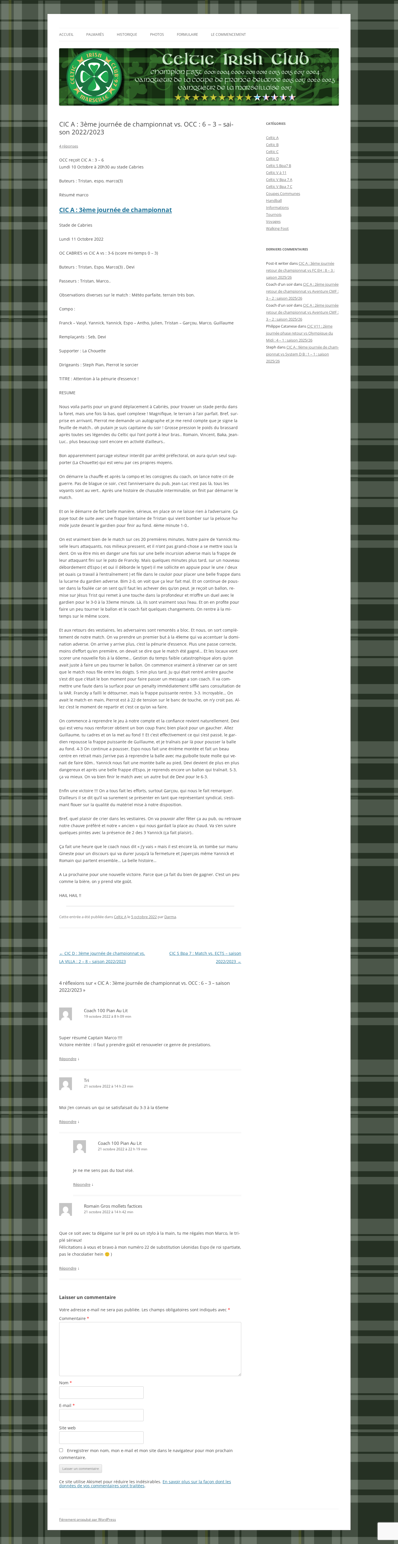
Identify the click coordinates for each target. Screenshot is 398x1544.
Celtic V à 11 (276, 172)
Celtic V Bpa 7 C (279, 186)
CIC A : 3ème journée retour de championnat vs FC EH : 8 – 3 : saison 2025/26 (300, 270)
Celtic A (120, 916)
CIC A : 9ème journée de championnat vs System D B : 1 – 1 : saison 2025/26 (302, 354)
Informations (277, 207)
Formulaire (187, 34)
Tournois (273, 214)
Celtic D (272, 158)
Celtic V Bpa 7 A (279, 179)
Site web (67, 1428)
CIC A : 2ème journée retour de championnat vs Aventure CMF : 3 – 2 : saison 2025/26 (302, 291)
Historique (127, 34)
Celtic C (272, 151)
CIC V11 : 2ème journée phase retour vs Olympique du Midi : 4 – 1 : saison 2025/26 (299, 333)
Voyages (273, 221)
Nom (65, 1382)
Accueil (66, 34)
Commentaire (74, 1318)
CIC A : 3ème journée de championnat (115, 210)
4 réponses (68, 146)
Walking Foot (277, 228)
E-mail (67, 1405)
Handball (274, 200)
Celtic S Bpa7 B (278, 165)
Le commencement (228, 34)
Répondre (67, 1058)
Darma (170, 916)
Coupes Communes (283, 193)
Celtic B (272, 144)
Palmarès (95, 34)
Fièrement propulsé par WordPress (87, 1519)
